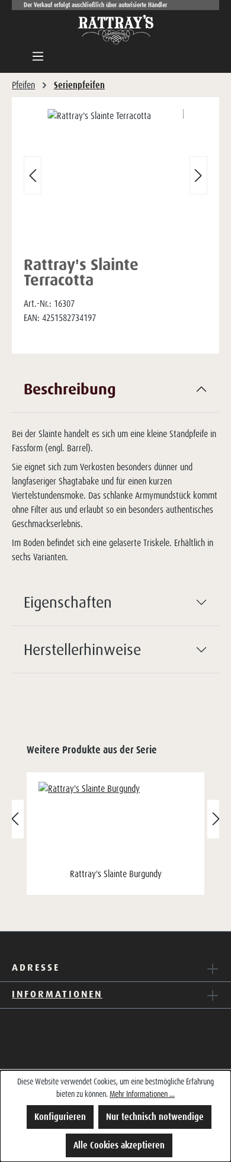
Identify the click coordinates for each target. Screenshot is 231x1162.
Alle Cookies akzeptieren (119, 1145)
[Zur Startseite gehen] (115, 29)
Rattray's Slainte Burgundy (116, 873)
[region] (115, 178)
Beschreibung (70, 388)
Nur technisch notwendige (155, 1116)
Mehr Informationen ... (142, 1094)
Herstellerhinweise (82, 649)
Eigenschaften (68, 601)
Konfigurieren (60, 1116)
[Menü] (38, 56)
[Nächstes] (198, 175)
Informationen (57, 994)
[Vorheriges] (32, 175)
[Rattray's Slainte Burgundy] (115, 823)
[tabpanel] (115, 472)
